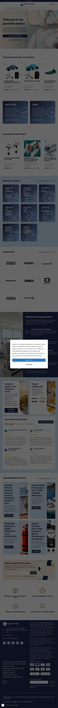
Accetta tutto (29, 360)
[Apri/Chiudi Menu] (3, 705)
